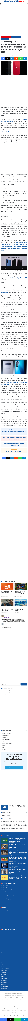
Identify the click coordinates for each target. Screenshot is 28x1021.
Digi (2, 964)
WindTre (3, 936)
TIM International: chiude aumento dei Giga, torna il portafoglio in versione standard (17, 865)
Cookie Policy (22, 1008)
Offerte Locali (4, 902)
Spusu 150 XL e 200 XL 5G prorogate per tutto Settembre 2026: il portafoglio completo (17, 840)
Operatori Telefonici (5, 912)
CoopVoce (3, 950)
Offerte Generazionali (6, 900)
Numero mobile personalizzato (7, 924)
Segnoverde (3, 972)
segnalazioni (9, 825)
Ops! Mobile (3, 984)
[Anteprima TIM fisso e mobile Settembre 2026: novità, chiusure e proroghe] (21, 602)
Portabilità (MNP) (5, 914)
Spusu (2, 952)
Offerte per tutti (4, 885)
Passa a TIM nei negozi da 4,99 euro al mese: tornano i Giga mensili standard (17, 871)
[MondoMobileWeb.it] (14, 1)
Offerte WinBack (4, 892)
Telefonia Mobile (5, 735)
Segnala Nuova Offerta (7, 690)
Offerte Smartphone (16, 37)
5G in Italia (3, 916)
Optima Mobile (4, 970)
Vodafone (3, 934)
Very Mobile (3, 946)
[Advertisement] (14, 21)
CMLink (2, 976)
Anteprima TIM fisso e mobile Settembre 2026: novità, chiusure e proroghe (20, 608)
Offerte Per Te (4, 894)
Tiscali (2, 956)
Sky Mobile (3, 954)
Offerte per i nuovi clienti (6, 887)
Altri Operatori (4, 988)
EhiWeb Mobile (4, 982)
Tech (3, 747)
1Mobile (2, 966)
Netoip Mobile (4, 980)
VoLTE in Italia (4, 920)
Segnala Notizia (16, 1006)
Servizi (3, 745)
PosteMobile (3, 948)
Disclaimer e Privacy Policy (8, 1010)
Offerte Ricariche (5, 904)
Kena (2, 942)
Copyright (8, 997)
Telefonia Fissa (5, 737)
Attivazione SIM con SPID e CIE (7, 926)
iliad (2, 938)
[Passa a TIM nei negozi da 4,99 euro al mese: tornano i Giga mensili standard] (4, 871)
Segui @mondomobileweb (14, 767)
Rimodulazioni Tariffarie (7, 743)
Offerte (3, 741)
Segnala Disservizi (6, 692)
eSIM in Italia (3, 918)
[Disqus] (14, 631)
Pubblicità (14, 1012)
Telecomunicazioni (6, 739)
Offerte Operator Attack (6, 889)
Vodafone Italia (5, 39)
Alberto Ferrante (5, 55)
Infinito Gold (20, 130)
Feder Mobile (4, 960)
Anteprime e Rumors (6, 37)
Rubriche (22, 1006)
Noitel (2, 958)
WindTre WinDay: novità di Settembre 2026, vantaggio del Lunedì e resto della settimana (7, 593)
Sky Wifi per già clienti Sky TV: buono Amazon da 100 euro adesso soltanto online (18, 852)
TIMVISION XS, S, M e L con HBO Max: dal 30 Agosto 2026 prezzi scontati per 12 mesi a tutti (7, 608)
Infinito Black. (5, 132)
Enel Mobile (3, 974)
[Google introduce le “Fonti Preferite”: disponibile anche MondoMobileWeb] (4, 807)
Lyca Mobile (3, 962)
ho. (1, 944)
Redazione (6, 1006)
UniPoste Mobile (4, 986)
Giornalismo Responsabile (20, 1010)
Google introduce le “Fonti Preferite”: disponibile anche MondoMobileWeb (18, 806)
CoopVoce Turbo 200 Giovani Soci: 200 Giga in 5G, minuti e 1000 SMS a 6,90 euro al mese (17, 859)
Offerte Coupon (4, 898)
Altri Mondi (4, 749)
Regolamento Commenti (8, 1008)
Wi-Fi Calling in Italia (5, 922)
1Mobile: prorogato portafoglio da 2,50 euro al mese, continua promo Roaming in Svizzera (17, 877)
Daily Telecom (4, 978)
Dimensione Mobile (5, 968)
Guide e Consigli (4, 910)
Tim (2, 932)
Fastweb (3, 940)
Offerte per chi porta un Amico (8, 896)
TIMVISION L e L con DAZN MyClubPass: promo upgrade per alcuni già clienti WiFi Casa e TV (20, 593)
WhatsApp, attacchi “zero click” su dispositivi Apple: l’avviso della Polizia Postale (17, 846)
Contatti (4, 694)
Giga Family (4, 292)
